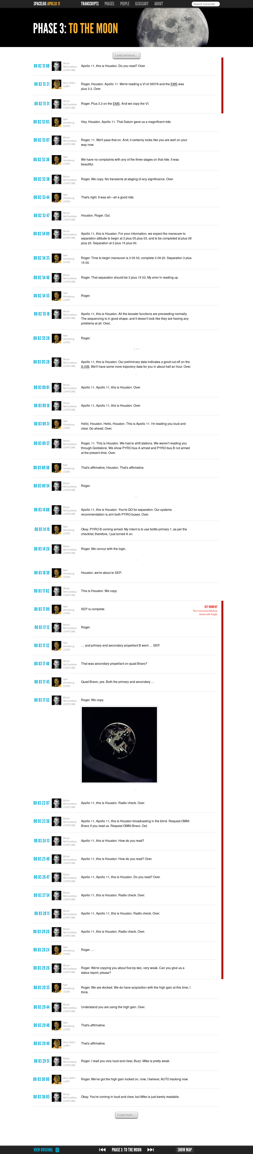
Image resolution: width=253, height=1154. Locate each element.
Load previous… (126, 55)
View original (43, 1150)
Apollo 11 (53, 4)
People (124, 4)
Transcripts (90, 4)
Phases (109, 4)
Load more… (126, 1115)
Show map (185, 1150)
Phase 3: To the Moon (126, 1150)
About (158, 4)
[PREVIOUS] (102, 1150)
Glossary (141, 4)
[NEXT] (150, 1150)
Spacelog (40, 4)
